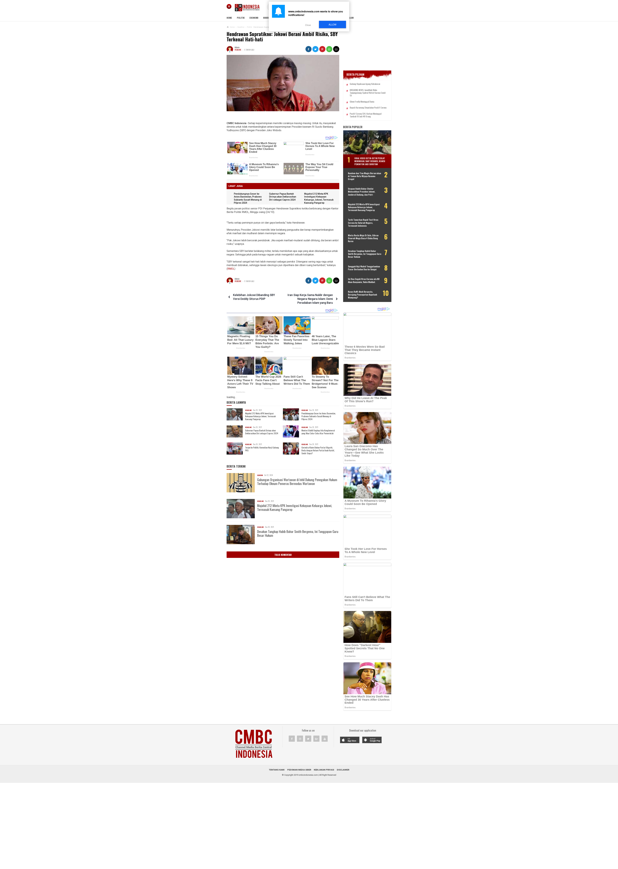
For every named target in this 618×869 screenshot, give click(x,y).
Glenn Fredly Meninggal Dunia (362, 101)
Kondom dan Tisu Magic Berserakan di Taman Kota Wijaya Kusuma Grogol (364, 176)
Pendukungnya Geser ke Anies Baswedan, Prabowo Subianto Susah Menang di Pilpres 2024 (318, 416)
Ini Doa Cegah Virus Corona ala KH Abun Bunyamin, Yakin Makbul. (363, 280)
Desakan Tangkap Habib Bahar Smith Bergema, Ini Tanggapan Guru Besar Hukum (297, 533)
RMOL (230, 268)
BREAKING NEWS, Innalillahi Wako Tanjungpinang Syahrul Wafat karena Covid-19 (368, 93)
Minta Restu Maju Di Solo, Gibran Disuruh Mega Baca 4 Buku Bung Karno (363, 238)
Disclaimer (343, 770)
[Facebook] (292, 739)
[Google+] (316, 739)
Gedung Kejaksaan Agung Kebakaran (365, 84)
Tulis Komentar (283, 554)
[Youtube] (325, 739)
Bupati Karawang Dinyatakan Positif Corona (368, 107)
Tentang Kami (277, 770)
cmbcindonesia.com (308, 775)
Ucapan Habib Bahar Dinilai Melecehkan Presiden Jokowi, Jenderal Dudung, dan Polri (361, 191)
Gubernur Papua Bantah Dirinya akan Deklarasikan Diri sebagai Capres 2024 (282, 197)
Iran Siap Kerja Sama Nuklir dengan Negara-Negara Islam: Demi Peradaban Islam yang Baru (310, 298)
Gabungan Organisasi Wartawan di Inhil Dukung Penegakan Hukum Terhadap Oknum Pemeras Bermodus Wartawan (297, 481)
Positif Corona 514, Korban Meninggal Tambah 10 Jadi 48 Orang (365, 115)
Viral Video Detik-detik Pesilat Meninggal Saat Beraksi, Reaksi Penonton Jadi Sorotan (369, 161)
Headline (238, 49)
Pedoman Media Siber (299, 770)
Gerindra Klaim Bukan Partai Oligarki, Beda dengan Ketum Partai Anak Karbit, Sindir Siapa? (318, 450)
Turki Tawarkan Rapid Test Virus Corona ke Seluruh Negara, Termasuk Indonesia (363, 222)
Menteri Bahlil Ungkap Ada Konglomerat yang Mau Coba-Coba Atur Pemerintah (318, 432)
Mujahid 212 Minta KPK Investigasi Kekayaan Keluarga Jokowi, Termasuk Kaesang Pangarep (260, 416)
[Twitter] (308, 739)
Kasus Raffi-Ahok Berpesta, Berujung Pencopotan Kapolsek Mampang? (362, 294)
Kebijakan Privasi (324, 770)
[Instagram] (300, 739)
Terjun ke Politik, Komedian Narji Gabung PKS (262, 449)
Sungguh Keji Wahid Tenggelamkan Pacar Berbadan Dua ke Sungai (364, 268)
